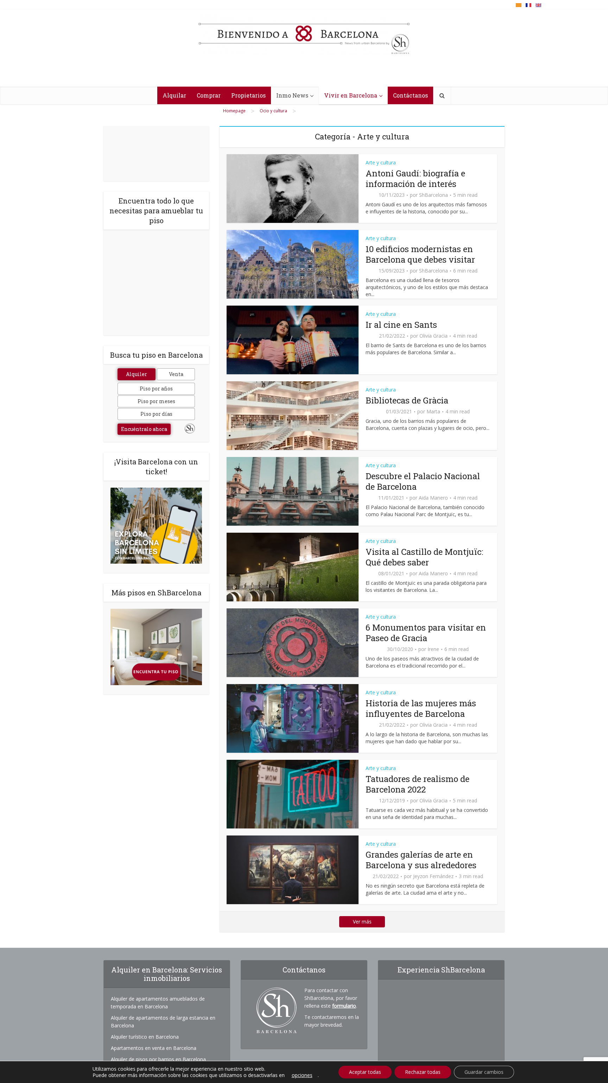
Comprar (209, 95)
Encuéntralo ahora (144, 429)
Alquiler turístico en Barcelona (145, 1036)
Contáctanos (410, 95)
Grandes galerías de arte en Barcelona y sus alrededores (421, 860)
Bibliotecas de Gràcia (407, 400)
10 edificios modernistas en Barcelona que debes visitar (420, 254)
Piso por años (156, 388)
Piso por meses (156, 401)
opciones (302, 1075)
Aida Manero (433, 498)
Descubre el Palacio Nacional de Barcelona (423, 481)
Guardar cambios (484, 1072)
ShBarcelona (433, 195)
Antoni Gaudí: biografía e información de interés (415, 178)
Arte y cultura (381, 162)
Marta (433, 411)
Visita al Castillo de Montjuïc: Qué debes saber (424, 557)
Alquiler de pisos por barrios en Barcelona (158, 1059)
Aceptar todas (365, 1072)
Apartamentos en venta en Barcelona (153, 1048)
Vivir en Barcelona (350, 95)
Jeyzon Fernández (433, 876)
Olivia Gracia (433, 336)
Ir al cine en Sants (401, 324)
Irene (433, 649)
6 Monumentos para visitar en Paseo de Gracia (426, 633)
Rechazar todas (423, 1072)
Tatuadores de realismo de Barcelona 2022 (417, 784)
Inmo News (292, 95)
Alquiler (136, 374)
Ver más (362, 921)
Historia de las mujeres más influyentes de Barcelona (421, 708)
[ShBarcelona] (304, 34)
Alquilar (174, 95)
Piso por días (156, 414)
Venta (176, 374)
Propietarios (248, 95)
